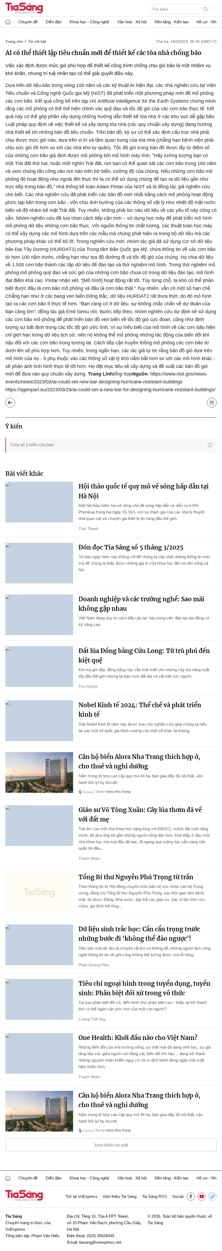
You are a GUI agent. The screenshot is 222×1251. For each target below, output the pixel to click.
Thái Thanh (88, 528)
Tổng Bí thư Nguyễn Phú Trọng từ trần (136, 877)
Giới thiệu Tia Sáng (119, 1196)
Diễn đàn (53, 22)
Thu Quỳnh (88, 686)
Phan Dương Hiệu (94, 965)
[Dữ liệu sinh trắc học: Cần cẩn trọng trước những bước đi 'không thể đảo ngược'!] (39, 944)
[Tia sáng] (24, 9)
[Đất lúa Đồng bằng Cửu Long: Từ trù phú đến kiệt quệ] (39, 666)
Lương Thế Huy (92, 1019)
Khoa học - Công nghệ (89, 22)
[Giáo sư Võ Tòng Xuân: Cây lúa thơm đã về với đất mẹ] (39, 825)
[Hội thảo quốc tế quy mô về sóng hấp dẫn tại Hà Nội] (39, 502)
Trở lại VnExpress (81, 1196)
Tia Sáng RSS (154, 1196)
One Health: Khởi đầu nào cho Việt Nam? (138, 1038)
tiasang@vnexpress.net (100, 1242)
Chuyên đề (28, 22)
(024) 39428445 (100, 1235)
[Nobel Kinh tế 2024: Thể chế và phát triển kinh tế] (39, 720)
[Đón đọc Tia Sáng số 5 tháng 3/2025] (39, 563)
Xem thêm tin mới (111, 1145)
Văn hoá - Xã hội (131, 22)
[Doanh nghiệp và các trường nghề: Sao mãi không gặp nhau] (39, 614)
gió (189, 350)
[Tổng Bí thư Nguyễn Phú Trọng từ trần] (39, 892)
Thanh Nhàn (89, 858)
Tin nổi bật (37, 41)
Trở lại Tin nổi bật (14, 401)
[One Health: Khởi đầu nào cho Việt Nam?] (39, 1053)
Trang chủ (14, 41)
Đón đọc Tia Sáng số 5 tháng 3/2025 (131, 547)
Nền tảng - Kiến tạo (171, 22)
